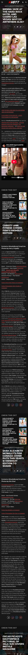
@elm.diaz (17, 499)
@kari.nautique (19, 273)
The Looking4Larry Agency (12, 101)
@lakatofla (13, 272)
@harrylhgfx (20, 268)
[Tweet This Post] (17, 26)
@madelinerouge (5, 272)
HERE (13, 139)
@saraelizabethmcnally (7, 497)
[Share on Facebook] (14, 26)
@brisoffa (16, 270)
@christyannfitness (21, 266)
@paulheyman (5, 277)
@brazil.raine (9, 270)
